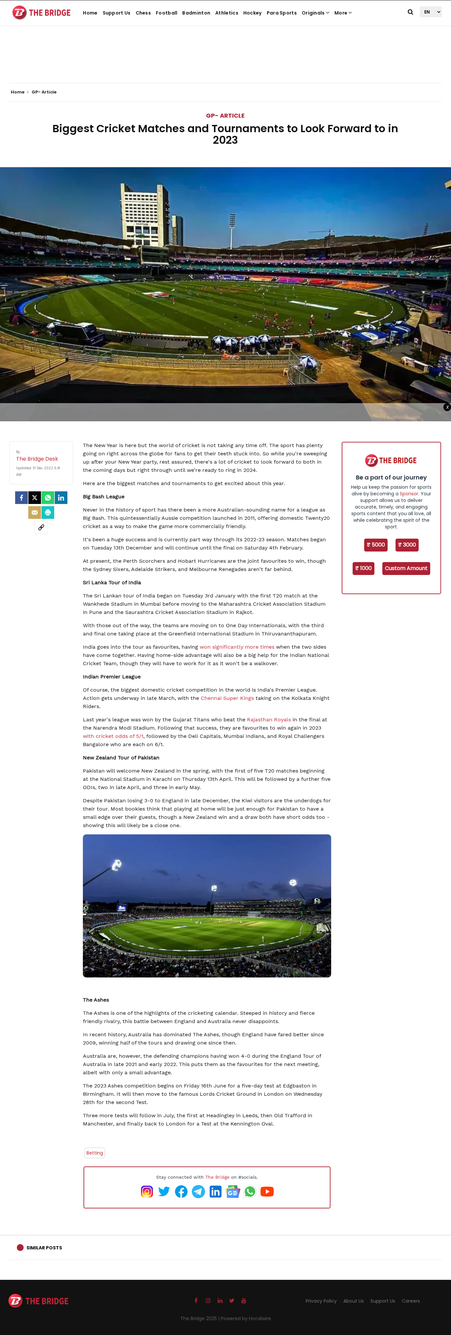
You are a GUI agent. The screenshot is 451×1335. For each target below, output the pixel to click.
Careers (411, 1301)
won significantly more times (237, 647)
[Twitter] (34, 497)
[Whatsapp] (47, 497)
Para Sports (282, 13)
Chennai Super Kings (227, 698)
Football (166, 13)
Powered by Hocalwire (246, 1318)
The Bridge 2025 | (200, 1318)
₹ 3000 (407, 545)
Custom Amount (406, 568)
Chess (143, 13)
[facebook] (21, 497)
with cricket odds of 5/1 (113, 736)
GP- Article (225, 115)
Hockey (252, 13)
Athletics (226, 13)
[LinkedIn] (61, 497)
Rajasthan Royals (269, 719)
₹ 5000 (376, 545)
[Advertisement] (225, 62)
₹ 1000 (363, 568)
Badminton (196, 13)
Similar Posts (44, 1247)
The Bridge (217, 1177)
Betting (95, 1153)
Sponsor (409, 493)
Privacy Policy (321, 1301)
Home (90, 13)
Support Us (117, 13)
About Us (353, 1301)
